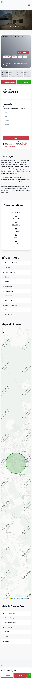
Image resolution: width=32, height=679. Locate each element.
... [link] (21, 26)
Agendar (20, 675)
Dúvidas (7, 675)
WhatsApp (24, 82)
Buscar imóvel (14, 26)
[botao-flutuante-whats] (29, 675)
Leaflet (13, 598)
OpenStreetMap (20, 598)
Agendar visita (10, 82)
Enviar (16, 138)
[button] (3, 329)
